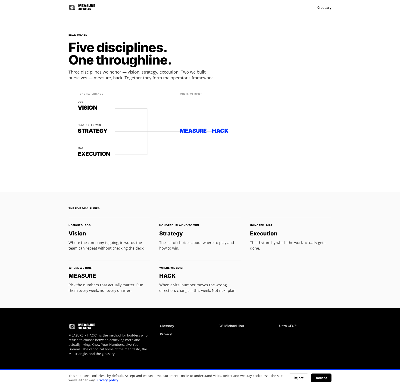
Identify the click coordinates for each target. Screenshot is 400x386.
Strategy (171, 233)
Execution (263, 233)
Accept (321, 378)
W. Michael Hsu (231, 326)
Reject (298, 378)
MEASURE (82, 275)
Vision (77, 233)
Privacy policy (107, 380)
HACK (167, 275)
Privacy (166, 334)
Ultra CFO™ (288, 326)
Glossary (324, 7)
